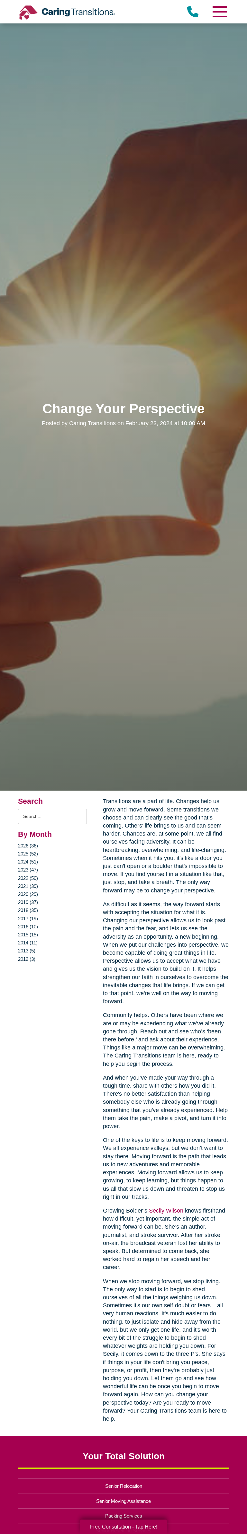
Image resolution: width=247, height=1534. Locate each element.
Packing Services (123, 1516)
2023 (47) (28, 869)
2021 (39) (28, 886)
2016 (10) (28, 926)
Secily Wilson (166, 1210)
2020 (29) (28, 894)
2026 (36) (28, 845)
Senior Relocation (123, 1486)
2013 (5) (26, 950)
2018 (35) (28, 910)
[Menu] (219, 11)
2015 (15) (28, 934)
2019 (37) (28, 902)
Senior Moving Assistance (123, 1501)
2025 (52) (28, 853)
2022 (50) (28, 878)
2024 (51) (28, 861)
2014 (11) (28, 942)
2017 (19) (28, 918)
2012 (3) (26, 959)
